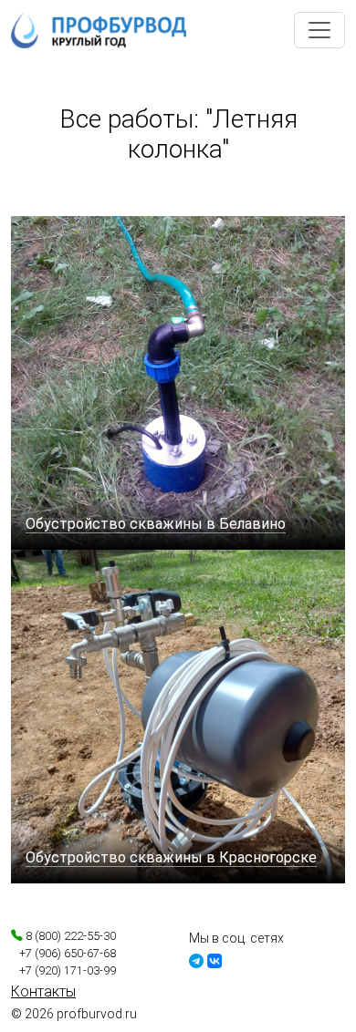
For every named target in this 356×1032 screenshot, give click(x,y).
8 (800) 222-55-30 (69, 936)
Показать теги (61, 198)
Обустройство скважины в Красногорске (171, 857)
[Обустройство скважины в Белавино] (178, 381)
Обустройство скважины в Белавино (156, 523)
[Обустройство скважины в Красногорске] (178, 715)
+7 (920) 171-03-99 (63, 970)
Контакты (43, 991)
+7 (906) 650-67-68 (63, 953)
